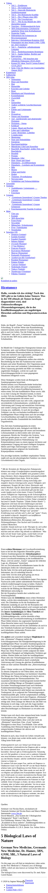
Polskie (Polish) (17, 262)
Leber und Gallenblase (20, 130)
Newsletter (15, 223)
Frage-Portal (16, 220)
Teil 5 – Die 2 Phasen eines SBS (24, 17)
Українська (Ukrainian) (21, 271)
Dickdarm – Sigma (18, 123)
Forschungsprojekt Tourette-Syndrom (26, 209)
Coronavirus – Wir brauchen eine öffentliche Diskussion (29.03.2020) (25, 60)
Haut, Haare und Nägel (20, 160)
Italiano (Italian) (17, 241)
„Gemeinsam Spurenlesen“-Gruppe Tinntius (29, 197)
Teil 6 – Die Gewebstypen (22, 19)
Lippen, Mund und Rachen (22, 128)
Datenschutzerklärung (15, 885)
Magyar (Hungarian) (19, 253)
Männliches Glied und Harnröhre (24, 146)
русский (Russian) (19, 244)
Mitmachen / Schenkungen (22, 225)
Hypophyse (16, 114)
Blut (13, 84)
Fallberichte (11, 75)
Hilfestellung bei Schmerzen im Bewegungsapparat (24, 36)
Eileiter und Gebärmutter (21, 109)
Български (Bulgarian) (20, 251)
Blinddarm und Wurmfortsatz (23, 93)
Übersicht (29, 880)
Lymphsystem (17, 135)
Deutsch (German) (18, 234)
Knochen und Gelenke (20, 89)
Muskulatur (15, 137)
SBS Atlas (10, 77)
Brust (13, 91)
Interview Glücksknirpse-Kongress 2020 (27, 40)
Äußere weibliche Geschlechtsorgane (26, 105)
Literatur (14, 190)
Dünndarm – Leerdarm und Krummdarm (27, 165)
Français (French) (18, 248)
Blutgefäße (15, 86)
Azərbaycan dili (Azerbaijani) (23, 257)
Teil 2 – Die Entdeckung (21, 8)
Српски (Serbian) (18, 264)
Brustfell (14, 153)
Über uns (15, 214)
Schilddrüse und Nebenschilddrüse (25, 181)
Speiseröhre (16, 103)
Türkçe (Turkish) (18, 269)
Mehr (8, 211)
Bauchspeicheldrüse (19, 144)
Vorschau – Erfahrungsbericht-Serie (25, 26)
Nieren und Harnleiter (20, 116)
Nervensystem (17, 179)
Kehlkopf (15, 126)
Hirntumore (9, 287)
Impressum (29, 883)
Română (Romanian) (19, 260)
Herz (13, 112)
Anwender (10, 183)
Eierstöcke (15, 142)
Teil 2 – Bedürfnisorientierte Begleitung (27, 52)
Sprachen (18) (12, 232)
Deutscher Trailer (18, 33)
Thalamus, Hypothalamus (21, 177)
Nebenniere (16, 79)
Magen (14, 170)
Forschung (15, 193)
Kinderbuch (11, 72)
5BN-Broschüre (17, 218)
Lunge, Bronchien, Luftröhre (23, 133)
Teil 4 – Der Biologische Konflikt (24, 15)
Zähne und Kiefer (18, 172)
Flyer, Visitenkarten (19, 227)
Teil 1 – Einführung (19, 5)
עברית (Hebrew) (18, 246)
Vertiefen (9, 186)
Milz (13, 167)
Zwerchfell (15, 98)
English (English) (18, 237)
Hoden (14, 174)
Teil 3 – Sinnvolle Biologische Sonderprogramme (23, 11)
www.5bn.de (16, 813)
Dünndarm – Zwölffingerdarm (23, 163)
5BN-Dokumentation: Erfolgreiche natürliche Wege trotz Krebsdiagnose (26, 29)
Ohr (12, 100)
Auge (13, 107)
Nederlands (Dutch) (19, 267)
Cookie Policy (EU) (14, 890)
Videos (9, 3)
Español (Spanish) (18, 239)
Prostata (14, 156)
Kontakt (14, 216)
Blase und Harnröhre (19, 82)
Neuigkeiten (16, 230)
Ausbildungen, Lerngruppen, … (24, 188)
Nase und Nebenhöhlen (20, 140)
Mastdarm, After (17, 158)
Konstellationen (17, 96)
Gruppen (9, 195)
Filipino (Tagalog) (18, 274)
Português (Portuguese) (20, 255)
